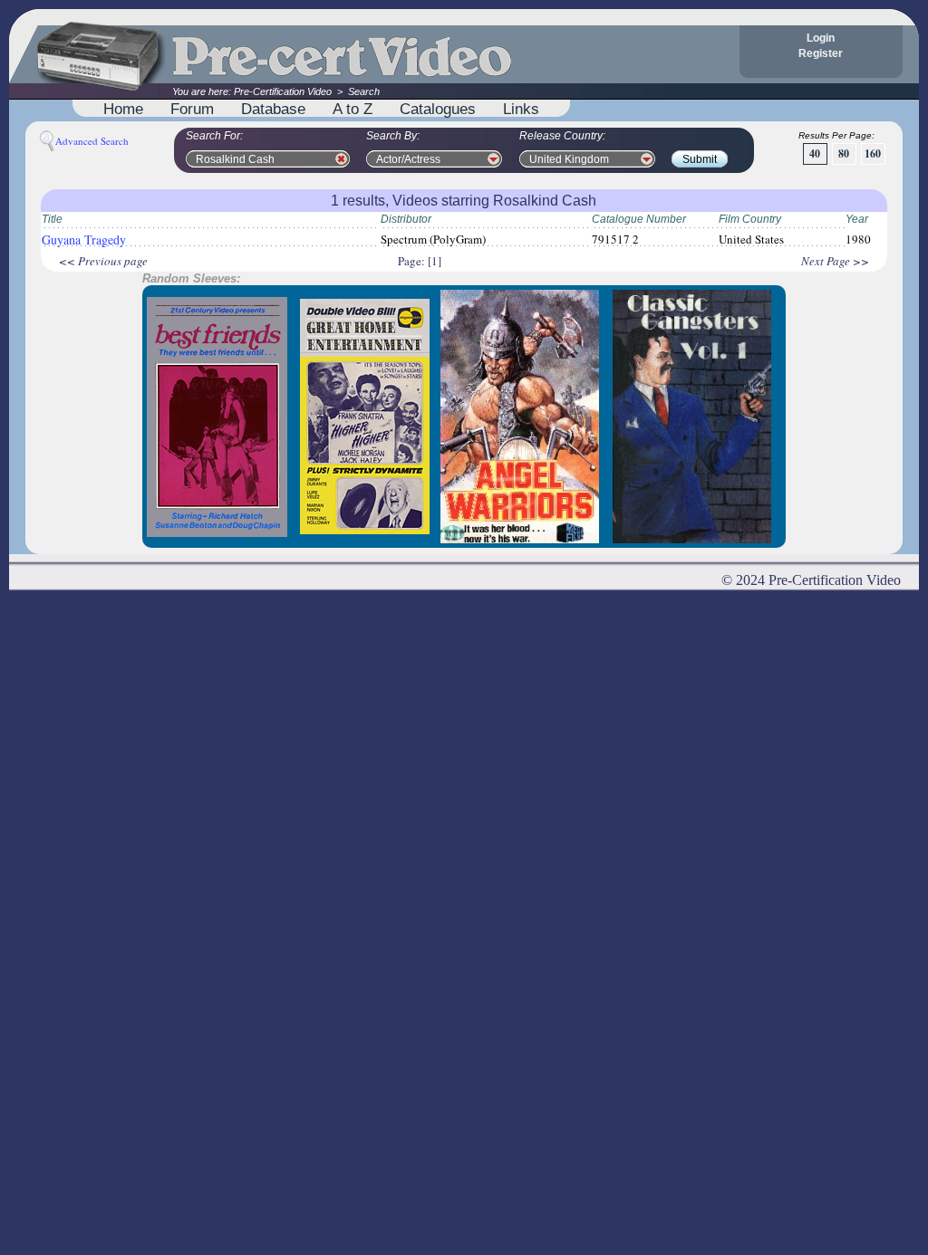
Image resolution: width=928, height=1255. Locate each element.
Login (821, 38)
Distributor (406, 219)
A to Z (352, 109)
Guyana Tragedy (84, 239)
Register (820, 53)
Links (521, 109)
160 (873, 153)
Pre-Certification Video (283, 91)
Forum (192, 109)
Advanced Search (92, 141)
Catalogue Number (639, 219)
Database (273, 109)
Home (123, 109)
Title (52, 219)
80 (843, 153)
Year (857, 219)
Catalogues (438, 109)
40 (814, 153)
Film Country (750, 219)
